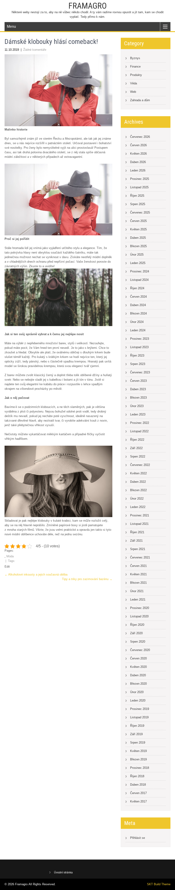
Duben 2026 (138, 162)
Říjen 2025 (137, 195)
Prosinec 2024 (139, 271)
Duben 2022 (138, 481)
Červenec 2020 (140, 650)
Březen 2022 (138, 490)
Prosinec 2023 (139, 338)
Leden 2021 (137, 599)
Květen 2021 (138, 574)
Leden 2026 (137, 170)
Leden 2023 (137, 414)
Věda (133, 83)
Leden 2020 (137, 700)
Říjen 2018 (137, 776)
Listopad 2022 (139, 431)
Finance (135, 66)
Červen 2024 (138, 296)
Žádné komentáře (34, 49)
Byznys (135, 58)
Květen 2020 (138, 667)
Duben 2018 (138, 784)
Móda (10, 556)
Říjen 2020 (137, 624)
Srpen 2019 (137, 742)
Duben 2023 (138, 389)
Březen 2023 (138, 397)
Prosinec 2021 (139, 515)
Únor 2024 (137, 322)
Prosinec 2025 (139, 179)
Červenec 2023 (140, 372)
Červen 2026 (138, 145)
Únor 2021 (137, 591)
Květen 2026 (138, 153)
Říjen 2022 (137, 439)
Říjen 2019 (137, 725)
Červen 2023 (138, 380)
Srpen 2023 (137, 364)
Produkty (136, 75)
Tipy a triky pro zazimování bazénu (87, 579)
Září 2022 (136, 448)
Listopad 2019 (139, 717)
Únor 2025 (137, 254)
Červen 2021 (138, 566)
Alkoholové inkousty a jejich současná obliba (36, 574)
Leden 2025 (137, 263)
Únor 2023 (137, 406)
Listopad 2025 (139, 187)
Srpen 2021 (137, 549)
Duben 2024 (138, 305)
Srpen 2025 (137, 204)
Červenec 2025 (140, 212)
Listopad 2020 (139, 616)
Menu (11, 26)
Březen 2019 (138, 759)
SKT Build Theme (158, 884)
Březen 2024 (138, 313)
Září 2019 (136, 734)
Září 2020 (136, 633)
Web (133, 91)
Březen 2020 (138, 683)
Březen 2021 (138, 582)
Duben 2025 (138, 237)
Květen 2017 (138, 801)
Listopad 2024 (139, 280)
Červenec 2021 (140, 557)
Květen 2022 (138, 473)
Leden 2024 (137, 330)
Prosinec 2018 (139, 767)
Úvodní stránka (63, 872)
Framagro (87, 6)
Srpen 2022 (137, 456)
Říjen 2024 (137, 288)
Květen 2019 (138, 751)
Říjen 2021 (137, 532)
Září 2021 (136, 540)
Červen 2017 (138, 793)
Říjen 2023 (137, 355)
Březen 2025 (138, 246)
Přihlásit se (137, 838)
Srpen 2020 (137, 641)
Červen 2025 (138, 221)
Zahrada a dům (140, 100)
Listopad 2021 (139, 523)
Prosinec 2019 (139, 709)
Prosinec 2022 (139, 423)
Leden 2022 (137, 507)
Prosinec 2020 (139, 608)
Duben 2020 (138, 675)
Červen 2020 (138, 658)
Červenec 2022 (140, 465)
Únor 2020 (137, 692)
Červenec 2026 (140, 136)
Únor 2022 (137, 498)
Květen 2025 (138, 229)
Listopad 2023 (139, 347)
